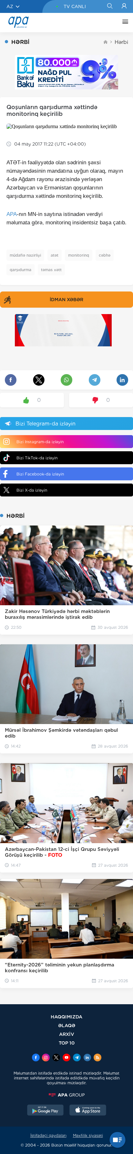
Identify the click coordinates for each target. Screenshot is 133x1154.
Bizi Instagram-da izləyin (40, 441)
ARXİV (66, 1034)
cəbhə (104, 255)
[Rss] (97, 1058)
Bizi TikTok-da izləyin (36, 457)
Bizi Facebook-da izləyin (40, 474)
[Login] (124, 6)
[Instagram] (46, 1058)
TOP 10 (67, 1043)
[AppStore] (87, 1111)
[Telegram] (77, 1058)
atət (54, 255)
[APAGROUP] (66, 1095)
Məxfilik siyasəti (88, 1135)
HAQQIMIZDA (66, 1016)
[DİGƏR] (123, 22)
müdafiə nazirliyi (25, 255)
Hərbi (121, 42)
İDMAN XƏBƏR (66, 299)
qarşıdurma (20, 269)
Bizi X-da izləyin (31, 490)
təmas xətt (51, 269)
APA (11, 214)
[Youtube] (66, 1058)
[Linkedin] (87, 1058)
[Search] (109, 6)
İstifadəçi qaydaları (48, 1135)
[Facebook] (36, 1058)
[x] (56, 1058)
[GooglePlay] (45, 1111)
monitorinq (78, 255)
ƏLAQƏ (66, 1025)
